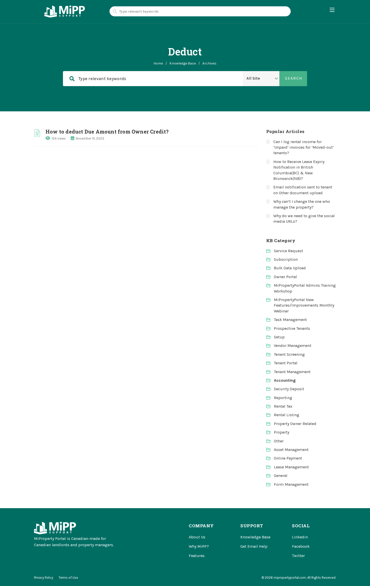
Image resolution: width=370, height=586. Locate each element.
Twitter (298, 555)
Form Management (291, 484)
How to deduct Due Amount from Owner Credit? (107, 131)
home (158, 63)
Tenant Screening (289, 354)
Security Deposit (289, 388)
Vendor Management (292, 345)
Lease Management (291, 467)
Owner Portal (285, 276)
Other (279, 441)
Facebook (301, 546)
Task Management (290, 319)
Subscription (286, 259)
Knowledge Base (182, 63)
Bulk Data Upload (290, 268)
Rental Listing (286, 414)
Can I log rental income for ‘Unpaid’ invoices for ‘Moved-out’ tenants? (303, 147)
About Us (197, 537)
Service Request (288, 250)
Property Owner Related (295, 423)
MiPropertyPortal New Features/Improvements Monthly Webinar (304, 305)
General (280, 475)
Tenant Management (292, 371)
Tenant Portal (286, 363)
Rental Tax (283, 406)
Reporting (283, 397)
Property (281, 432)
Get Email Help (254, 546)
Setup (279, 337)
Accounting (284, 380)
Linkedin (300, 537)
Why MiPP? (199, 546)
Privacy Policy (43, 577)
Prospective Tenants (292, 328)
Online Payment (288, 458)
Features (197, 555)
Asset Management (291, 449)
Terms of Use (68, 577)
